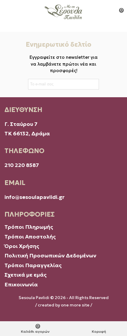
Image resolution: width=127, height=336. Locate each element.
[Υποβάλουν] (93, 84)
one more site (75, 305)
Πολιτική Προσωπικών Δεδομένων (50, 255)
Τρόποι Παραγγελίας (33, 265)
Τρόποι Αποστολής (30, 236)
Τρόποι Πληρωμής (28, 226)
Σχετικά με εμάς (25, 274)
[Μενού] (10, 11)
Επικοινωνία (21, 284)
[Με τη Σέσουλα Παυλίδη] (63, 11)
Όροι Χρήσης (22, 246)
